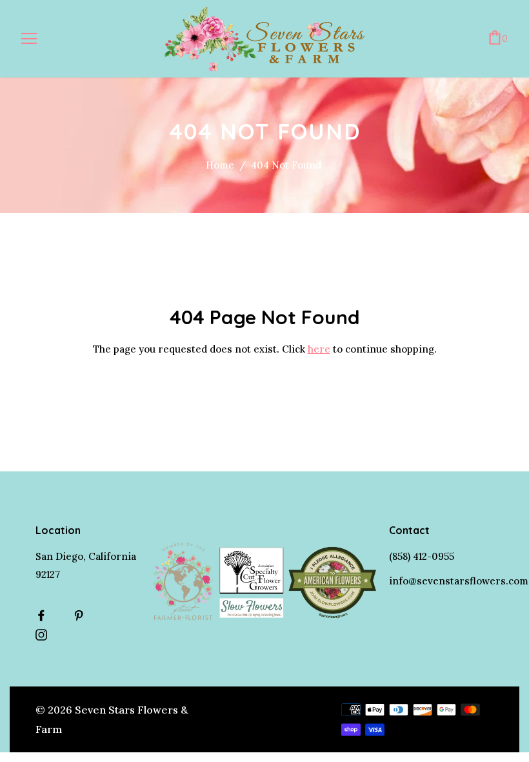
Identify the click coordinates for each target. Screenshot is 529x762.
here (319, 349)
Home (220, 165)
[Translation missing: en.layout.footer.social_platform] (44, 615)
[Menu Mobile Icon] (29, 38)
